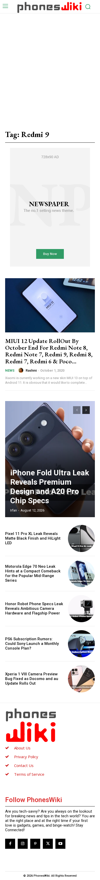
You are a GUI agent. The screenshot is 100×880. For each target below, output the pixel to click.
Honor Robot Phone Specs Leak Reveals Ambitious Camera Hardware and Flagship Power (34, 608)
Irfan (13, 510)
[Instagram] (23, 844)
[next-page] (86, 410)
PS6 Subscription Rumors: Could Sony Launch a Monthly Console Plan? (32, 644)
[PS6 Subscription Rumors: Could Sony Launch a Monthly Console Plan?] (81, 643)
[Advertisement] (50, 66)
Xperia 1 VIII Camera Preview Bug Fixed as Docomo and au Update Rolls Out (31, 679)
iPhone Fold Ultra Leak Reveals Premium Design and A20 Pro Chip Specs (49, 486)
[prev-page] (77, 410)
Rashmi (31, 370)
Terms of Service (29, 774)
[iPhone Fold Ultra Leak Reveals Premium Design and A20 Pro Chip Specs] (50, 459)
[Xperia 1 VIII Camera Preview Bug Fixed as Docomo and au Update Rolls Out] (81, 678)
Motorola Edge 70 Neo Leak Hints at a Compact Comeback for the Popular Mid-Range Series (33, 573)
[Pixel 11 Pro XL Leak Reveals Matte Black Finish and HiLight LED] (81, 538)
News (9, 370)
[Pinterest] (35, 844)
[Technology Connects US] (49, 7)
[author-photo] (21, 370)
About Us (22, 747)
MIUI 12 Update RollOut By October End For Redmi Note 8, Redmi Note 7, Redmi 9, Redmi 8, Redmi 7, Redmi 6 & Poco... (49, 351)
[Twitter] (48, 844)
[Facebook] (10, 844)
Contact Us (24, 765)
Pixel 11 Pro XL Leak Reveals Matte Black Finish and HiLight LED (33, 538)
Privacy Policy (26, 756)
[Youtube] (60, 844)
